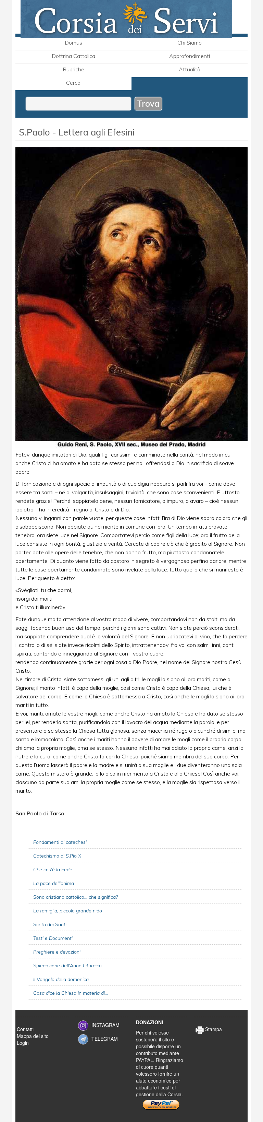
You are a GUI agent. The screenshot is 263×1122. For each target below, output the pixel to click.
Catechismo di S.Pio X (57, 856)
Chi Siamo (189, 42)
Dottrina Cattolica (73, 55)
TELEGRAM (104, 1038)
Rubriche (73, 69)
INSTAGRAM (105, 1024)
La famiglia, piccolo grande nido (67, 911)
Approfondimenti (189, 55)
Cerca (73, 82)
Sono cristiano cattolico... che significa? (75, 897)
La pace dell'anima (53, 883)
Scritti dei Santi (49, 924)
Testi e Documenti (53, 938)
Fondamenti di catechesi (60, 842)
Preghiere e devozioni (56, 952)
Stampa (213, 1029)
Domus (73, 42)
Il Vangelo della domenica (61, 979)
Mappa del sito (33, 1035)
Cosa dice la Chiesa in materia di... (70, 993)
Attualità (189, 69)
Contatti (25, 1029)
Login (23, 1042)
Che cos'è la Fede (52, 869)
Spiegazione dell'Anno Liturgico (67, 965)
